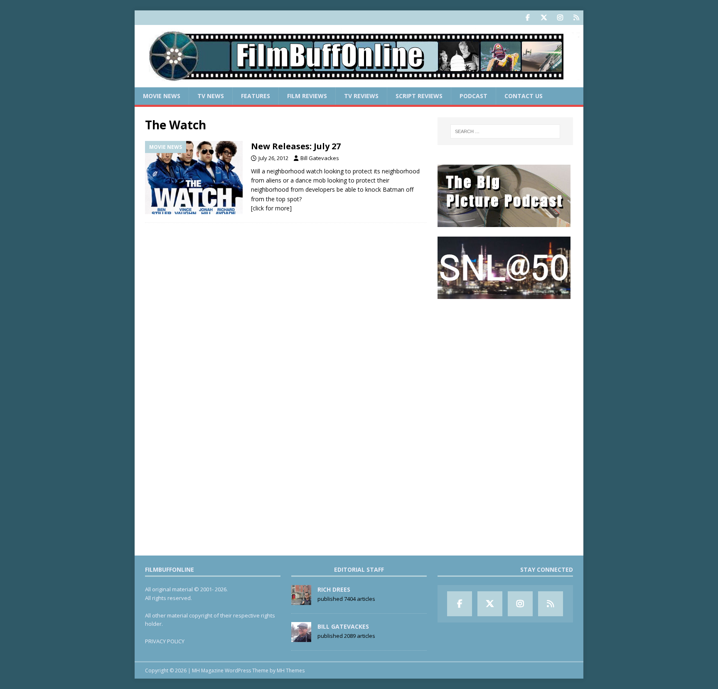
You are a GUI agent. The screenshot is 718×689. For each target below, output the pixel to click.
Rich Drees (333, 589)
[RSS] (576, 17)
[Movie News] (194, 178)
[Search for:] (505, 131)
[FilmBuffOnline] (359, 82)
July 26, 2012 (273, 158)
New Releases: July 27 (296, 146)
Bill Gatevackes (319, 158)
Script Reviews (419, 96)
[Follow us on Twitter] (543, 17)
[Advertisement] (505, 360)
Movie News (161, 96)
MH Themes (291, 670)
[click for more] (271, 208)
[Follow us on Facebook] (527, 17)
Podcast (473, 96)
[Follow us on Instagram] (560, 17)
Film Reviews (307, 96)
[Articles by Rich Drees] (301, 600)
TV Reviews (361, 96)
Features (255, 96)
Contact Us (523, 96)
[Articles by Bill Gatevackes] (301, 637)
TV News (210, 96)
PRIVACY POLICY (164, 641)
